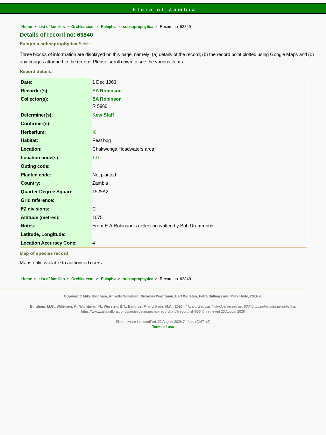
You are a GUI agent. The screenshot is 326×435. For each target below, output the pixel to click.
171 (96, 157)
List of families (52, 27)
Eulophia (109, 27)
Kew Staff (103, 115)
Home (26, 27)
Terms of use (163, 327)
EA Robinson (107, 90)
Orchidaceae (83, 27)
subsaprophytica (138, 27)
